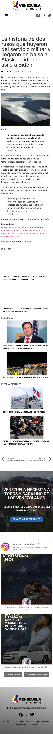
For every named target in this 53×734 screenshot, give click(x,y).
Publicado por (8, 241)
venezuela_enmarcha (26, 556)
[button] (6, 15)
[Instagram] (43, 15)
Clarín (46, 219)
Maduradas (27, 241)
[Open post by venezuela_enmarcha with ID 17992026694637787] (26, 579)
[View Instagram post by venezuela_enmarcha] (49, 601)
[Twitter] (49, 15)
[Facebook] (38, 15)
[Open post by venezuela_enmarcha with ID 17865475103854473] (26, 639)
